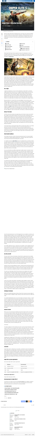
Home (2, 19)
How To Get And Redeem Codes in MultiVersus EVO (11, 392)
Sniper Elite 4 (11, 56)
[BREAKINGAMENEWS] (4, 1)
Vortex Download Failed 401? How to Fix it (10, 391)
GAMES (15, 424)
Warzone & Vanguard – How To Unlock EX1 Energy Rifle (12, 388)
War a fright (7, 43)
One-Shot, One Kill (8, 48)
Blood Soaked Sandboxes (9, 46)
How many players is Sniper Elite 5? (25, 49)
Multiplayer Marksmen (9, 49)
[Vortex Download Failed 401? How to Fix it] (12, 424)
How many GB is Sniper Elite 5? (25, 48)
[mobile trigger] (1, 1)
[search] (29, 1)
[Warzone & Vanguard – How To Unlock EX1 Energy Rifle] (12, 416)
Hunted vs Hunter (23, 43)
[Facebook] (33, 405)
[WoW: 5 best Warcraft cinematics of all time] (12, 420)
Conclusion (22, 45)
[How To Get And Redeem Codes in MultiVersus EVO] (12, 428)
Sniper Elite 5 (15, 140)
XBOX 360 (18, 429)
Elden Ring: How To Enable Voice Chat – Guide (11, 394)
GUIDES (15, 420)
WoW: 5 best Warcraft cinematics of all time (11, 389)
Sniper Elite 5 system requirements (25, 46)
